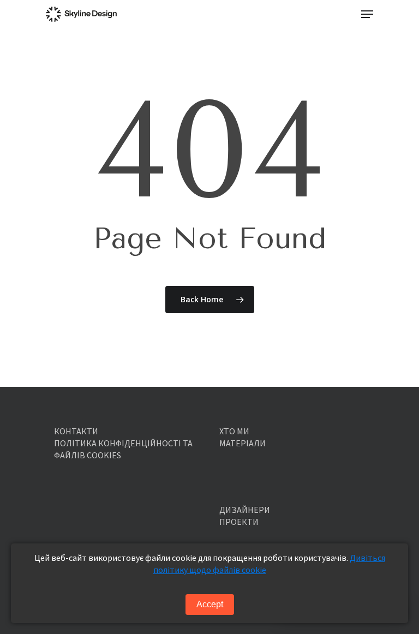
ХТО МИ (234, 431)
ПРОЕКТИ (239, 521)
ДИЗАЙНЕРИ (244, 509)
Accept (209, 604)
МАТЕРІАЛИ (242, 443)
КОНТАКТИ (76, 431)
